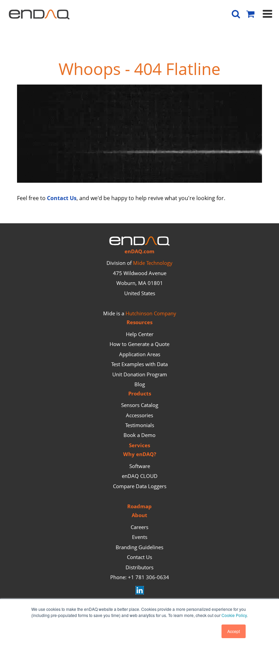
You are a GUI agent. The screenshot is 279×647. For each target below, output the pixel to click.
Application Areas (139, 354)
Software (139, 466)
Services (139, 445)
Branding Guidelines (139, 547)
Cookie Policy (234, 615)
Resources (139, 322)
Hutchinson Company (151, 313)
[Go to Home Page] (139, 180)
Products (139, 393)
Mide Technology (153, 262)
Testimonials (139, 425)
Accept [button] (233, 631)
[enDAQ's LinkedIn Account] (139, 592)
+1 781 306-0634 (148, 577)
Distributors (139, 567)
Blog (139, 384)
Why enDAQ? (139, 454)
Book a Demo (139, 435)
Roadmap (139, 506)
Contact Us (139, 557)
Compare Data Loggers (139, 486)
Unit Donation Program (139, 374)
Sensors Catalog (139, 405)
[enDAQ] (39, 16)
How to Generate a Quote (139, 344)
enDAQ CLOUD (140, 475)
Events (139, 536)
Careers (139, 527)
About (139, 515)
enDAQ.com (139, 251)
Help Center (139, 334)
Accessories (139, 415)
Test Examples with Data (139, 364)
